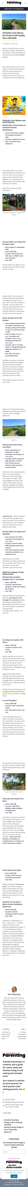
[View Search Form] (1, 3)
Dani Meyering (6, 43)
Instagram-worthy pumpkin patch (13, 691)
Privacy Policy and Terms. (15, 1172)
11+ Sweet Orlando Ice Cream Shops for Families (21, 1033)
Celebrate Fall (13, 40)
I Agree (14, 1176)
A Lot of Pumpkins (9, 700)
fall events (19, 53)
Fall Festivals (8, 122)
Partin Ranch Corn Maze (11, 870)
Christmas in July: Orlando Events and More (6, 1033)
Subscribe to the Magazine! (14, 9)
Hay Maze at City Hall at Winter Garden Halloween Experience (12, 904)
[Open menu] (26, 3)
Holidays (5, 40)
